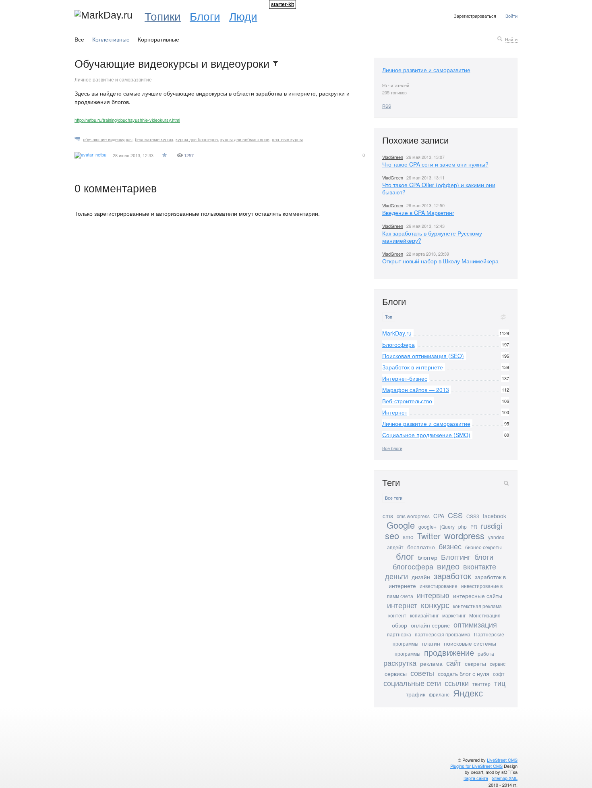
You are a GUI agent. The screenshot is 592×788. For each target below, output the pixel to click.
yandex (496, 537)
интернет (402, 605)
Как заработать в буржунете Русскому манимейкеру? (432, 236)
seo (392, 535)
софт (499, 673)
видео (448, 566)
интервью (433, 595)
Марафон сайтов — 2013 (415, 390)
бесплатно (421, 547)
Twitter (429, 536)
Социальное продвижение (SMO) (426, 435)
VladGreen (392, 157)
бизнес (450, 546)
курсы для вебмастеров (244, 139)
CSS (455, 515)
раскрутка (399, 662)
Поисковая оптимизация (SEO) (423, 356)
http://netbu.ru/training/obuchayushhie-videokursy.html (127, 120)
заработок (452, 576)
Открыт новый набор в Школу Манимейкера (440, 261)
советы (422, 672)
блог (405, 556)
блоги (483, 556)
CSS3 (472, 516)
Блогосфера (398, 344)
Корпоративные (158, 39)
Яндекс (468, 692)
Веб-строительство (407, 401)
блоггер (427, 557)
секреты (475, 663)
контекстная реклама (477, 605)
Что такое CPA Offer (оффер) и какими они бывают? (438, 188)
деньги (396, 576)
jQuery (447, 526)
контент (397, 615)
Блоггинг (456, 556)
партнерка (399, 634)
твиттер (481, 683)
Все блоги (392, 448)
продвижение (449, 652)
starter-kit (282, 4)
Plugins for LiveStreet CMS (476, 766)
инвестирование (438, 585)
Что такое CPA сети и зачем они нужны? (435, 164)
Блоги (205, 16)
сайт (453, 662)
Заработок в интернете (412, 367)
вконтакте (479, 566)
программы (407, 653)
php (462, 526)
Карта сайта (476, 778)
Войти (511, 16)
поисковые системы (470, 643)
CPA (438, 516)
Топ (388, 316)
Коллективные (111, 39)
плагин (431, 643)
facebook (494, 516)
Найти (511, 39)
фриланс (439, 694)
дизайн (421, 577)
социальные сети (412, 683)
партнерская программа (442, 634)
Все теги (393, 497)
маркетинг (454, 615)
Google (401, 525)
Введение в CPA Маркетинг (418, 212)
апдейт (395, 547)
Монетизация (485, 615)
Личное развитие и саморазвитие (113, 79)
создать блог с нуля (463, 673)
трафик (415, 694)
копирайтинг (424, 615)
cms (388, 516)
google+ (427, 526)
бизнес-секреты (483, 547)
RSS (386, 105)
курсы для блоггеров (197, 139)
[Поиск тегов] (506, 483)
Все (79, 39)
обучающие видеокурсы (107, 139)
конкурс (435, 605)
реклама (431, 663)
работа (486, 653)
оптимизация (475, 624)
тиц (499, 683)
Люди (243, 16)
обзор (399, 625)
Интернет (394, 412)
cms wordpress (413, 516)
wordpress (464, 535)
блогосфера (413, 566)
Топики (163, 16)
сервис (497, 663)
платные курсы (287, 139)
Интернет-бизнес (404, 378)
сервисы (396, 673)
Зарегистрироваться (475, 16)
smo (408, 537)
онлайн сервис (430, 625)
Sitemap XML (504, 778)
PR (473, 526)
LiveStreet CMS (502, 760)
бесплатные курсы (154, 139)
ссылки (457, 683)
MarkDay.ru (397, 333)
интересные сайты (477, 596)
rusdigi (491, 525)
